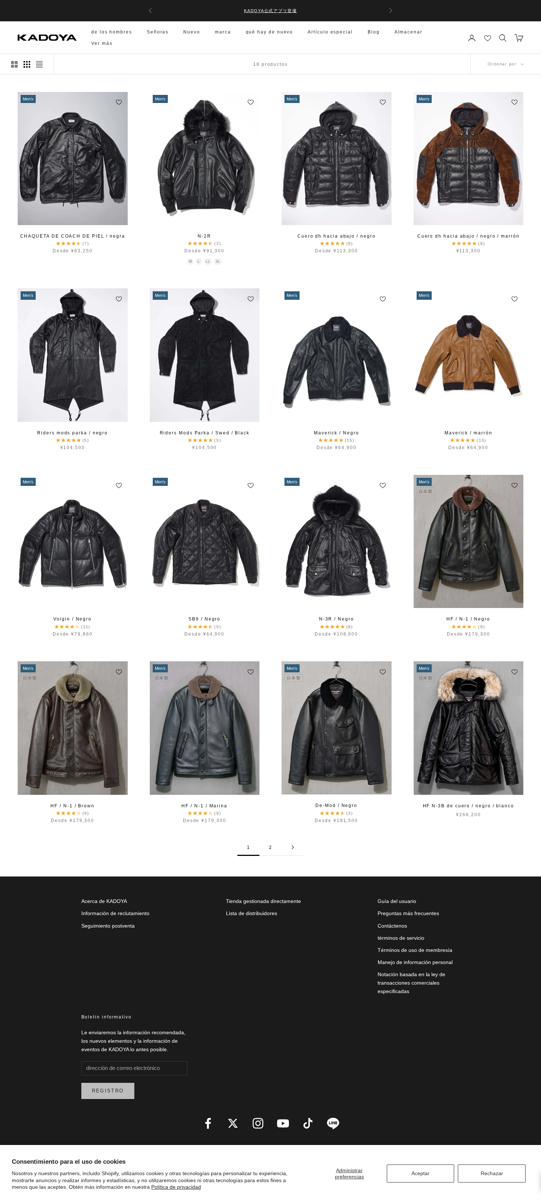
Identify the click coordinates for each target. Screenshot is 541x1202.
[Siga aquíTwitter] (233, 1123)
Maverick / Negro (336, 432)
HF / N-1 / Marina (204, 805)
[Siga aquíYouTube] (283, 1123)
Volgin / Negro (72, 619)
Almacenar (408, 32)
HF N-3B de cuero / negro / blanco (468, 805)
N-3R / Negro (336, 619)
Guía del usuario (397, 901)
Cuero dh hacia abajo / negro (336, 236)
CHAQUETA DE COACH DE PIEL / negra (72, 236)
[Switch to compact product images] (39, 64)
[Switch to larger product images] (14, 64)
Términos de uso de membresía (415, 950)
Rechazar (492, 1173)
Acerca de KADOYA (104, 901)
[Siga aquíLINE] (333, 1123)
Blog (374, 32)
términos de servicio (401, 938)
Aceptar (420, 1173)
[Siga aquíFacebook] (208, 1123)
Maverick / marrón (468, 432)
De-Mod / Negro (336, 805)
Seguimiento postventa (108, 926)
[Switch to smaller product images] (27, 64)
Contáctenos (392, 926)
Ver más (101, 43)
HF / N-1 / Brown (72, 805)
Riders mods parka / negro (72, 432)
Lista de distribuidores (251, 913)
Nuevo (191, 32)
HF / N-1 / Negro (468, 619)
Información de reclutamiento (115, 913)
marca (223, 32)
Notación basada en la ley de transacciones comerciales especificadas (411, 982)
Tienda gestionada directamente (263, 901)
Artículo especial (330, 32)
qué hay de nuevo (269, 32)
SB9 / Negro (204, 619)
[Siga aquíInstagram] (258, 1123)
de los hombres (111, 32)
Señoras (158, 32)
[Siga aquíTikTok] (308, 1123)
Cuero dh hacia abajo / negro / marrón (468, 236)
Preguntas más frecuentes (408, 913)
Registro (108, 1090)
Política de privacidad (176, 1187)
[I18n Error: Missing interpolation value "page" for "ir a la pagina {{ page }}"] (293, 847)
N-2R (204, 236)
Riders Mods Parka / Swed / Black (205, 432)
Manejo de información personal (415, 962)
